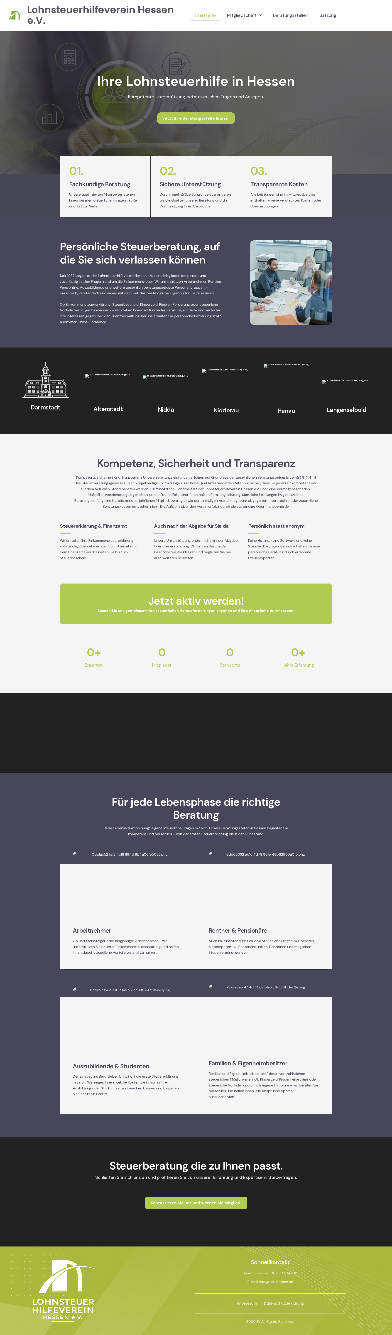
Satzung (327, 15)
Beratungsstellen (290, 15)
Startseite (205, 15)
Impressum (247, 1303)
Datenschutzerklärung (284, 1303)
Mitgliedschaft (242, 15)
